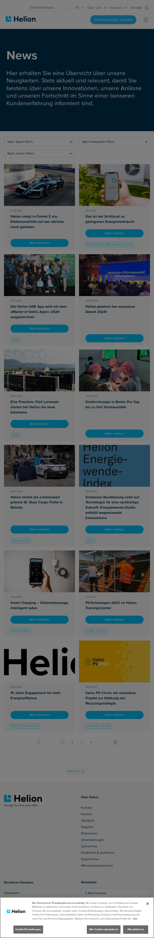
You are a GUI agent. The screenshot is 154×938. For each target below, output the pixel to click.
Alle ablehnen (135, 929)
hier (135, 918)
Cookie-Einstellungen (28, 929)
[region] (77, 917)
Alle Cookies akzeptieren (103, 929)
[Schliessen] (147, 903)
